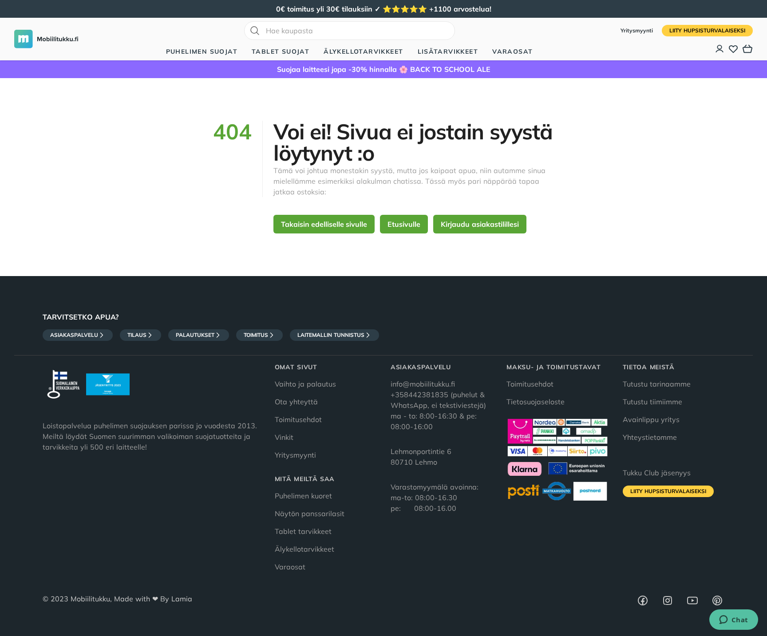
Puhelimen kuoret (303, 495)
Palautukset (195, 335)
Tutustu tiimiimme (652, 401)
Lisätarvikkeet (448, 51)
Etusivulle (403, 224)
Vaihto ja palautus (305, 383)
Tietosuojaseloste (535, 401)
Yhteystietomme (650, 437)
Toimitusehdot (298, 419)
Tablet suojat (280, 51)
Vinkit (284, 437)
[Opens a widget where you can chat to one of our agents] (733, 620)
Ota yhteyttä (296, 401)
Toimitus (256, 335)
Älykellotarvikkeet (363, 51)
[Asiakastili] (720, 48)
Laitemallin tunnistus (330, 335)
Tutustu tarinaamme (657, 383)
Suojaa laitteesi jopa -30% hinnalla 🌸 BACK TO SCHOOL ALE (383, 69)
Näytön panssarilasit (309, 513)
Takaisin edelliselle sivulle (324, 224)
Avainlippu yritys (651, 419)
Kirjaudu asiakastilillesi (480, 224)
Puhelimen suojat (201, 51)
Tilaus (136, 335)
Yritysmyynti (638, 30)
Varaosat (512, 51)
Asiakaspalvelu (74, 335)
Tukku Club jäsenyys (657, 472)
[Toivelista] (733, 48)
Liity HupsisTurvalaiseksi (707, 30)
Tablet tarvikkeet (303, 531)
